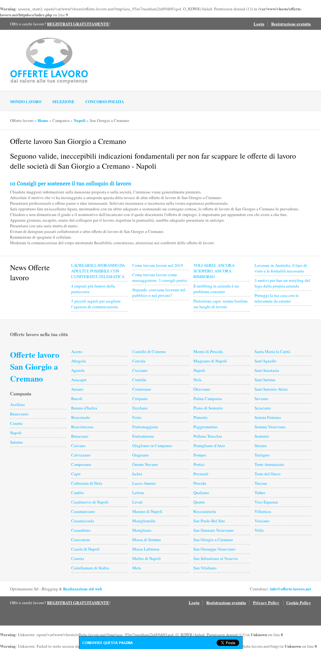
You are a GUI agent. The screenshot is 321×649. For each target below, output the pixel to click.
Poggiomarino (205, 427)
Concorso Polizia (104, 101)
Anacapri (79, 380)
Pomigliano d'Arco (209, 445)
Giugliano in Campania (152, 445)
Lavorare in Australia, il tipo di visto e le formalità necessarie (281, 268)
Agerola (78, 370)
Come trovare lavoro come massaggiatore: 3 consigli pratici (159, 277)
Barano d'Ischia (84, 408)
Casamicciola (82, 521)
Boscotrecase (82, 427)
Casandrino (81, 530)
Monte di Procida (208, 351)
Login (259, 24)
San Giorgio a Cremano (213, 539)
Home (43, 120)
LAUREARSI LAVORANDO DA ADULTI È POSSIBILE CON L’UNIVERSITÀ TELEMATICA (98, 270)
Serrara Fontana (268, 417)
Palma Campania (207, 398)
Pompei (199, 455)
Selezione (63, 101)
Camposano (81, 464)
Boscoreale (80, 417)
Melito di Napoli (146, 558)
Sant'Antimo (265, 380)
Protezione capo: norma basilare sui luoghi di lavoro (220, 303)
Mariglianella (143, 521)
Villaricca (263, 511)
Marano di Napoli (147, 511)
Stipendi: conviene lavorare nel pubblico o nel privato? (159, 292)
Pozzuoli (200, 474)
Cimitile (139, 380)
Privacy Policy (266, 602)
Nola (197, 380)
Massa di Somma (146, 539)
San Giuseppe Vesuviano (214, 549)
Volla (259, 530)
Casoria (77, 558)
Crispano (140, 398)
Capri (76, 474)
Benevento (19, 414)
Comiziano (141, 389)
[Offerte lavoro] (49, 60)
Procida (199, 483)
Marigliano (141, 530)
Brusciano (79, 436)
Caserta (16, 423)
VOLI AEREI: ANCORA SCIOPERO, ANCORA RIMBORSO (213, 270)
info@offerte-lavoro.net (290, 589)
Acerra (76, 351)
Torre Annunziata (269, 464)
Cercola (138, 361)
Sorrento (262, 436)
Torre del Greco (268, 474)
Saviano (261, 398)
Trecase (261, 483)
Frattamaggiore (145, 427)
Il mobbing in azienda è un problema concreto (216, 288)
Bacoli (76, 398)
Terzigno (262, 455)
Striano (261, 445)
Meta (136, 568)
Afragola (78, 361)
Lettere (138, 492)
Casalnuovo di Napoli (89, 502)
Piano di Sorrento (208, 408)
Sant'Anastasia (267, 370)
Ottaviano (201, 389)
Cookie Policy (298, 602)
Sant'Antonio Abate (271, 389)
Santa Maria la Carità (272, 351)
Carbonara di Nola (86, 483)
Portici (199, 464)
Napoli (80, 120)
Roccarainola (204, 511)
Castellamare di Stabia (90, 568)
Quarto (199, 502)
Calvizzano (81, 455)
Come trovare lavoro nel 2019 (157, 265)
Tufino (260, 492)
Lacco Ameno (144, 483)
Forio (136, 417)
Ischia (137, 474)
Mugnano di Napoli (210, 361)
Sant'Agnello (265, 361)
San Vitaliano (205, 568)
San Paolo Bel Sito (209, 521)
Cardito (77, 492)
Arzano (77, 389)
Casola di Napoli (85, 549)
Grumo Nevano (145, 464)
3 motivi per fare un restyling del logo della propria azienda (282, 283)
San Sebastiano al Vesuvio (215, 558)
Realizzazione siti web (82, 589)
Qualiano (201, 492)
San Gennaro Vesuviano (213, 530)
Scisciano (263, 408)
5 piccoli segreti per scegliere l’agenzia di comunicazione (96, 303)
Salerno (16, 442)
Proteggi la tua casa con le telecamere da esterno (277, 298)
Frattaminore (143, 436)
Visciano (262, 521)
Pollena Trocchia (207, 436)
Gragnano (140, 455)
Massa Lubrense (146, 549)
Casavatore (80, 539)
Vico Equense (266, 502)
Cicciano (140, 370)
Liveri (137, 502)
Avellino (17, 404)
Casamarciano (83, 511)
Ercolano (140, 408)
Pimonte (200, 417)
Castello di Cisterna (149, 351)
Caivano (78, 445)
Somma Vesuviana (270, 427)
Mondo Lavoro (25, 101)
